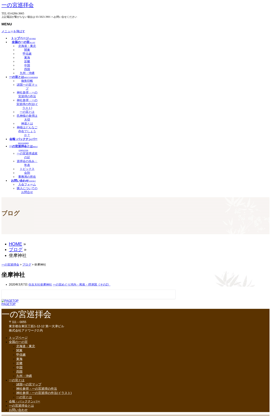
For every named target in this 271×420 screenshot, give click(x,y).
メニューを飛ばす (13, 31)
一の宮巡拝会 (17, 5)
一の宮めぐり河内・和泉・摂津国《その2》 (81, 284)
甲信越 (27, 53)
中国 (27, 65)
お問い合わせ (18, 410)
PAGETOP (8, 304)
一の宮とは (27, 111)
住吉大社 (34, 284)
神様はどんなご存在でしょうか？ (27, 131)
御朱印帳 (27, 80)
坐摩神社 (46, 284)
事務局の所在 (27, 176)
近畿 (27, 61)
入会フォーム (27, 184)
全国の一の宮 (18, 342)
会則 (27, 172)
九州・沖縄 (27, 73)
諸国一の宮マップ (28, 384)
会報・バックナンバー (24, 401)
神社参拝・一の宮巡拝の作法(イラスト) (27, 104)
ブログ (26, 264)
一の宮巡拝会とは (21, 405)
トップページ (18, 337)
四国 (27, 69)
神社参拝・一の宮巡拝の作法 (36, 388)
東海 (27, 57)
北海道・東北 (27, 45)
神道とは (27, 123)
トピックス (27, 168)
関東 (27, 49)
